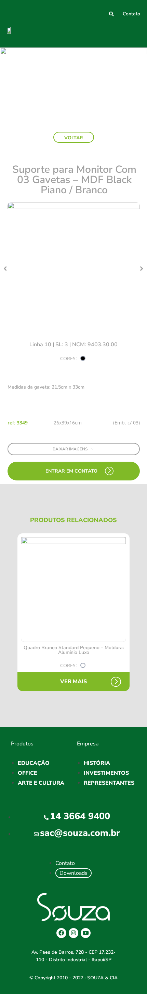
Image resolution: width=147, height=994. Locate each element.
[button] (134, 33)
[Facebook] (61, 933)
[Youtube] (86, 933)
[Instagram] (74, 933)
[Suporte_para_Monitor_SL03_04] (74, 268)
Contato (131, 14)
